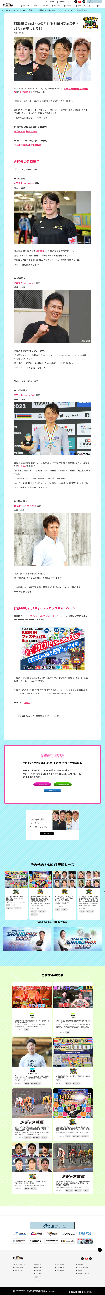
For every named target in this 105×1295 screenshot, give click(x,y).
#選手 (57, 909)
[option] (16, 895)
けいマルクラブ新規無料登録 (63, 785)
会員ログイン (52, 792)
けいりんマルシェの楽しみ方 (42, 785)
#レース (9, 908)
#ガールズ (42, 911)
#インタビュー (35, 1083)
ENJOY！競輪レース (29, 10)
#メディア (36, 1137)
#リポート (17, 908)
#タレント (28, 1137)
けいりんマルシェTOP (10, 10)
